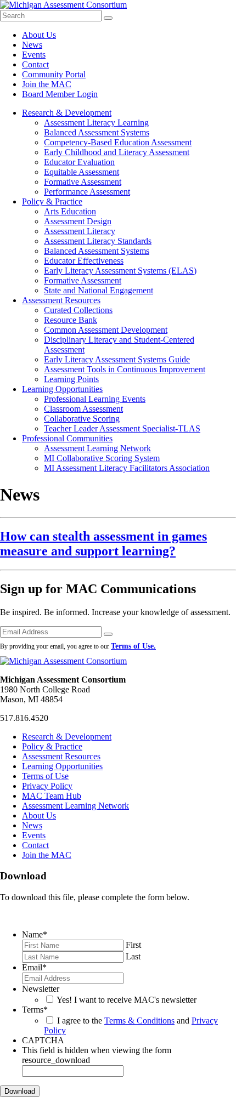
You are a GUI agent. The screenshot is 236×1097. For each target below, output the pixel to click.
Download (19, 1091)
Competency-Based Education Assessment (118, 142)
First (133, 945)
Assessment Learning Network (97, 448)
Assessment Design (77, 221)
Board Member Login (60, 94)
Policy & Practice (52, 201)
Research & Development (66, 112)
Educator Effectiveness (83, 260)
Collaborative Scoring (82, 418)
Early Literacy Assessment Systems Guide (117, 359)
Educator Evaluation (79, 162)
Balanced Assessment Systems (96, 132)
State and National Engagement (98, 290)
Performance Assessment (87, 191)
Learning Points (71, 379)
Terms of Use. (133, 646)
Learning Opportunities (62, 389)
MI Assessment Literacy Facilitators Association (127, 468)
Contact (35, 64)
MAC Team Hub (51, 795)
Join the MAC (46, 84)
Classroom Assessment (83, 408)
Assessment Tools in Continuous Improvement (124, 369)
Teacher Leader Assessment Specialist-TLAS (122, 428)
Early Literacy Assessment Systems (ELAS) (120, 270)
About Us (39, 34)
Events (34, 54)
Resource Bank (70, 320)
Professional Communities (67, 438)
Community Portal (54, 74)
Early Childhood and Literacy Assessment (116, 152)
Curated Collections (78, 310)
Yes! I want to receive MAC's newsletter (126, 999)
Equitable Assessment (81, 172)
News (32, 44)
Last (133, 956)
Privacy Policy (47, 786)
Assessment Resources (61, 300)
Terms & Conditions (139, 1020)
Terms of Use (45, 776)
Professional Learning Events (94, 398)
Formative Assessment (82, 181)
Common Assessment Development (105, 329)
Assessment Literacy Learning (96, 122)
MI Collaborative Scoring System (102, 458)
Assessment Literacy (79, 231)
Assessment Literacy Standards (97, 241)
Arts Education (70, 211)
